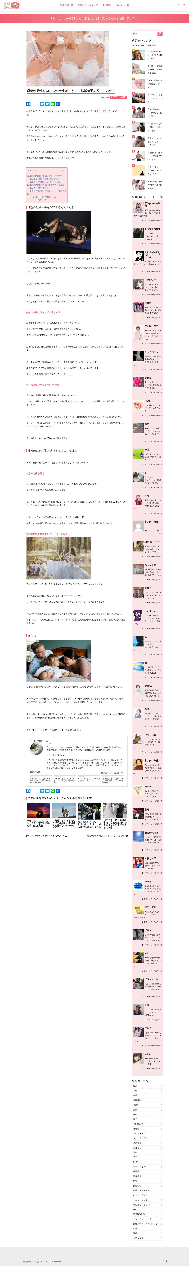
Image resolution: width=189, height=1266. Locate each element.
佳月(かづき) (151, 832)
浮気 (135, 1119)
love (135, 1086)
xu (146, 637)
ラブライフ (138, 1238)
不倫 (135, 1091)
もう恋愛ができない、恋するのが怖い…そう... (155, 54)
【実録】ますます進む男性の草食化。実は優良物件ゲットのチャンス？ (63, 824)
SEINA (148, 786)
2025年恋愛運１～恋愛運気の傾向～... (155, 83)
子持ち (136, 1157)
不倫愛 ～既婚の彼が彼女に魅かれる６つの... (155, 69)
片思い (136, 1105)
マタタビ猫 (150, 735)
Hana (147, 400)
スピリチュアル (140, 1138)
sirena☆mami (152, 229)
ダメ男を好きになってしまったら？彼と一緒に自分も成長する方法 (89, 824)
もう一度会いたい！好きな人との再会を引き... (155, 170)
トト (147, 473)
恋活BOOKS (139, 1214)
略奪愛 (136, 1129)
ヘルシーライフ (140, 1200)
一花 (147, 449)
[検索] (160, 34)
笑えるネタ (138, 1148)
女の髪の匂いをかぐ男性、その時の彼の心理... (155, 127)
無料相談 (137, 1100)
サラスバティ (152, 352)
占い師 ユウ (152, 326)
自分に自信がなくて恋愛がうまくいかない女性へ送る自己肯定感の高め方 (112, 781)
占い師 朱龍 (152, 760)
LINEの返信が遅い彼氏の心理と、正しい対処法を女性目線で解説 (64, 781)
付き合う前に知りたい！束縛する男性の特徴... (155, 156)
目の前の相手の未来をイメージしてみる (50, 191)
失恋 (135, 1114)
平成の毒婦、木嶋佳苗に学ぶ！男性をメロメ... (155, 184)
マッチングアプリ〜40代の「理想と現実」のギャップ (89, 780)
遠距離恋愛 (138, 1124)
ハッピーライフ (140, 1195)
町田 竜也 (150, 907)
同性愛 (136, 1171)
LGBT (136, 1209)
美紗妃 (148, 686)
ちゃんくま (150, 565)
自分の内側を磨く (41, 188)
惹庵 (147, 809)
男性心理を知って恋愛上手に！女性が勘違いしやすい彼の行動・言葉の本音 (41, 781)
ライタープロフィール (47, 197)
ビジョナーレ (152, 979)
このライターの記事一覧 (113, 773)
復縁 (135, 1110)
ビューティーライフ (142, 1219)
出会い (136, 1162)
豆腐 (147, 1005)
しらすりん (150, 611)
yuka (147, 1054)
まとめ (32, 194)
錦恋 (147, 424)
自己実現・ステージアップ (145, 1224)
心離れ (136, 1228)
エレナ (148, 1028)
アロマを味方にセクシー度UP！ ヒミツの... (155, 98)
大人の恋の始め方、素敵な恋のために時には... (155, 112)
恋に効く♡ (138, 1143)
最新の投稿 (42, 200)
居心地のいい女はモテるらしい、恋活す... (106, 836)
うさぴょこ (150, 280)
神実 (147, 496)
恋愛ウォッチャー (141, 1190)
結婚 (135, 1181)
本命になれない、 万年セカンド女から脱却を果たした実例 (38, 823)
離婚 (135, 1233)
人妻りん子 (150, 858)
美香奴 (148, 303)
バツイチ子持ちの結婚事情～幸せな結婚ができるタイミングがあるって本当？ (115, 824)
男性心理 (137, 1186)
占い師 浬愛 (152, 521)
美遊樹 (148, 378)
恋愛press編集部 (152, 204)
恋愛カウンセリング (88, 5)
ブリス (148, 930)
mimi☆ (148, 881)
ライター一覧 (122, 5)
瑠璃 (147, 709)
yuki (147, 953)
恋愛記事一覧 (66, 5)
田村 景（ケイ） (153, 542)
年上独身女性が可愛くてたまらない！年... (47, 836)
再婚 (135, 1152)
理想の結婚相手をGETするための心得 (45, 176)
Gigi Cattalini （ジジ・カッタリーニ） (153, 254)
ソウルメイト (139, 1133)
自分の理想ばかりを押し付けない (47, 182)
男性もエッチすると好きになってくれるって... (155, 141)
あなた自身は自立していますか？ (47, 179)
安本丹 (148, 588)
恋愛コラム (138, 1095)
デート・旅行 (139, 1167)
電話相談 (106, 5)
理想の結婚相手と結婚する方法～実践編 (46, 185)
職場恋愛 (137, 1176)
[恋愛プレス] (29, 5)
